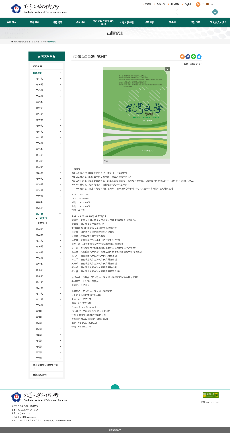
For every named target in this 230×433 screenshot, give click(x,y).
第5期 (39, 334)
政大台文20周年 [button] (218, 22)
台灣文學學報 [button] (126, 22)
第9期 (39, 311)
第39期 (39, 125)
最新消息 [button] (34, 22)
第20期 (39, 246)
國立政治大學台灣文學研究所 (14, 5)
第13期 (39, 287)
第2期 (39, 352)
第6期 (39, 328)
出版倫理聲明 (40, 374)
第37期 (39, 137)
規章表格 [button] (149, 22)
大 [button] (212, 4)
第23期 (39, 228)
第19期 (39, 252)
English (188, 4)
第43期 (39, 102)
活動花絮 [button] (195, 22)
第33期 (39, 161)
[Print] (182, 56)
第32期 (39, 166)
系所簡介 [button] (11, 22)
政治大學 (161, 4)
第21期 (39, 240)
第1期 (39, 358)
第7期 (39, 323)
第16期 (39, 270)
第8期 (39, 317)
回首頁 (148, 4)
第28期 (39, 190)
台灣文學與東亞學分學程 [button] (103, 22)
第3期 (39, 346)
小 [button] (203, 4)
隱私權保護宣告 (115, 430)
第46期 (39, 84)
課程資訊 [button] (57, 22)
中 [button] (207, 4)
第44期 (39, 96)
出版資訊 (35, 42)
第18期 (39, 258)
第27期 (39, 196)
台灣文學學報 (24, 42)
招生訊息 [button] (80, 22)
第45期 (39, 90)
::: (1, 1)
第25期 (39, 208)
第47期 (39, 78)
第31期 (39, 172)
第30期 (39, 178)
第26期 (39, 202)
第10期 (39, 305)
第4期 (39, 340)
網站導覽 (175, 4)
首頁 (16, 42)
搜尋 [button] (215, 12)
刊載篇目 (42, 223)
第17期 (39, 264)
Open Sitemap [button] (115, 386)
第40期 (39, 119)
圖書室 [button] (172, 22)
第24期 (44, 42)
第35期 (39, 149)
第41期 (39, 113)
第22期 (39, 234)
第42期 (39, 108)
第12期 (39, 293)
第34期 (39, 155)
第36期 (39, 143)
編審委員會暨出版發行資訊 (45, 366)
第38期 (39, 131)
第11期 (39, 299)
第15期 (39, 275)
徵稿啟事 (37, 66)
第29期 (39, 184)
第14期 (39, 281)
